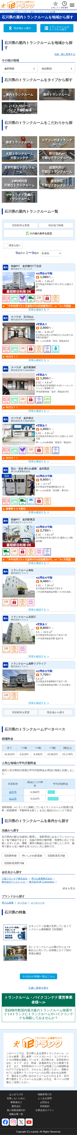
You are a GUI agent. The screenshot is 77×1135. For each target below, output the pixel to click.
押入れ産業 (8, 902)
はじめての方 (16, 1094)
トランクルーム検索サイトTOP (14, 12)
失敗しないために (16, 1098)
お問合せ (44, 1102)
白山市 (13, 798)
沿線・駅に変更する (64, 54)
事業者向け (16, 1102)
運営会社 (16, 1106)
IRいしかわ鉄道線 (32, 855)
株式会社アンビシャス (14, 881)
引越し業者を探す (38, 987)
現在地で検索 (55, 225)
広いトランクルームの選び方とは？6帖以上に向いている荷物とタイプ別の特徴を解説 (50, 950)
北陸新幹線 (10, 855)
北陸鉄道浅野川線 (14, 863)
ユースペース (38, 902)
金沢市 (13, 792)
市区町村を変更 (21, 225)
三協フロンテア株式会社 (15, 878)
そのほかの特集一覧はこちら (38, 976)
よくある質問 (45, 1098)
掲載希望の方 (45, 1094)
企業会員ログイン (44, 1110)
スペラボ (22, 902)
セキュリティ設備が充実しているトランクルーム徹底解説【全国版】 (50, 928)
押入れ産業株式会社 (42, 878)
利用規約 (44, 1106)
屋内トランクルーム (38, 12)
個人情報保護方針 (16, 1110)
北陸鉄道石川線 (56, 855)
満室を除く (15, 245)
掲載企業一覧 (16, 1114)
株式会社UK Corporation (42, 881)
